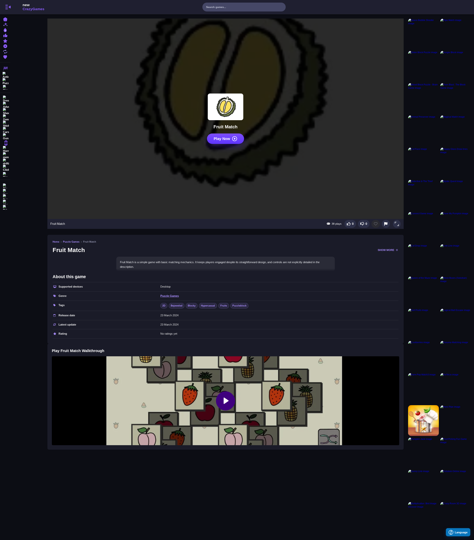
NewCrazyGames (28, 7)
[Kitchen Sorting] (423, 420)
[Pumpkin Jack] (423, 452)
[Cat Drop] (423, 259)
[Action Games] (5, 75)
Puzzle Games (71, 241)
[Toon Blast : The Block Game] (455, 98)
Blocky (192, 305)
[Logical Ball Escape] (455, 324)
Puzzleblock (239, 305)
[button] (397, 224)
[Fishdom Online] (455, 485)
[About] (5, 201)
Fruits (223, 305)
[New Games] (5, 24)
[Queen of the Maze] (423, 291)
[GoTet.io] (455, 388)
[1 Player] (5, 143)
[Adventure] (5, 105)
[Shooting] (5, 111)
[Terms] (5, 196)
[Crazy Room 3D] (455, 517)
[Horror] (5, 149)
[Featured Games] (5, 40)
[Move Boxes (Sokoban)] (455, 291)
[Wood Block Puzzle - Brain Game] (423, 98)
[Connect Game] (423, 227)
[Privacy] (5, 207)
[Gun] (5, 137)
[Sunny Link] (423, 485)
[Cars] (5, 130)
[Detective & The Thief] (423, 195)
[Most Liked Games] (5, 35)
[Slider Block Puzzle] (423, 66)
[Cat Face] (423, 162)
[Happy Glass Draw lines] (455, 162)
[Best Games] (5, 29)
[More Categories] (5, 87)
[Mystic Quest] (455, 195)
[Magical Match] (455, 130)
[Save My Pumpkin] (455, 227)
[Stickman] (5, 124)
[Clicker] (5, 168)
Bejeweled (176, 305)
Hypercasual (208, 305)
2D (163, 305)
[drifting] (5, 162)
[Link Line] (455, 259)
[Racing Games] (5, 68)
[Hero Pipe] (455, 420)
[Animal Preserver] (423, 130)
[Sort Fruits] (423, 324)
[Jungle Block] (455, 66)
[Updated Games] (5, 51)
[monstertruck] (5, 155)
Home (56, 241)
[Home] (5, 19)
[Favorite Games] (5, 56)
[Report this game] (386, 224)
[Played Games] (5, 46)
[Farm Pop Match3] (423, 388)
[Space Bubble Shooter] (423, 34)
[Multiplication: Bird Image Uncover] (423, 517)
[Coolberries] (423, 356)
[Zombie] (5, 118)
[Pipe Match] (455, 34)
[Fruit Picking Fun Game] (455, 452)
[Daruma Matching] (455, 356)
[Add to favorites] (375, 224)
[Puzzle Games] (5, 81)
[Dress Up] (5, 99)
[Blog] (5, 185)
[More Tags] (5, 174)
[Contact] (5, 191)
